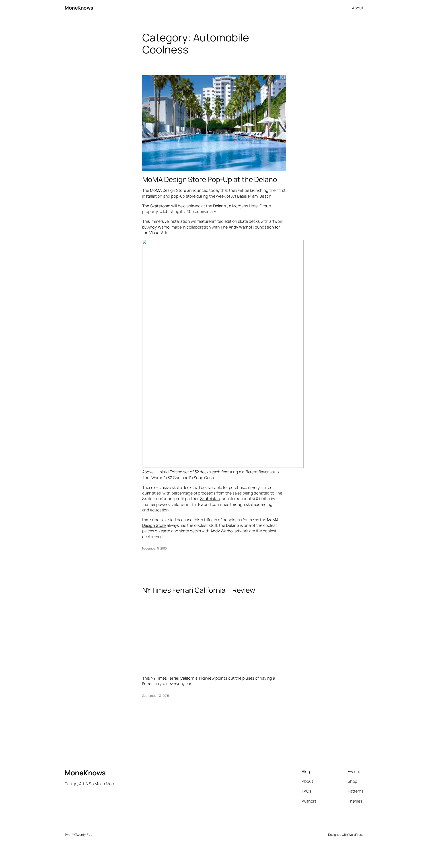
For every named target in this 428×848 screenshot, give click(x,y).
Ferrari (148, 683)
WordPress (355, 834)
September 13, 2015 (155, 695)
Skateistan (210, 498)
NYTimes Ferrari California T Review (198, 590)
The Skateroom (156, 205)
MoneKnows (79, 7)
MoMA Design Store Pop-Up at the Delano (209, 179)
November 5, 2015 (154, 548)
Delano (219, 205)
